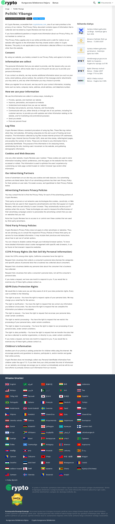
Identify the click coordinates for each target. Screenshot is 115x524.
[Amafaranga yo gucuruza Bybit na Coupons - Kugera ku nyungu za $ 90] (81, 61)
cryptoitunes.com (39, 24)
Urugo (7, 9)
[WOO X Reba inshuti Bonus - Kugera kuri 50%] (81, 81)
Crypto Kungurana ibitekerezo (43, 520)
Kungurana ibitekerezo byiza (17, 520)
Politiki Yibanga (39, 18)
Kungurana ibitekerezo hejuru (36, 3)
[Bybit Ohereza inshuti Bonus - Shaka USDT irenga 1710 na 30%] (81, 71)
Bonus (55, 3)
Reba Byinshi (12, 480)
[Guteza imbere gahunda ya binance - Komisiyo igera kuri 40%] (81, 51)
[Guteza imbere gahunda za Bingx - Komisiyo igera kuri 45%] (81, 31)
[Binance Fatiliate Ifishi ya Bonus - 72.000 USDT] (81, 41)
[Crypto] (17, 490)
